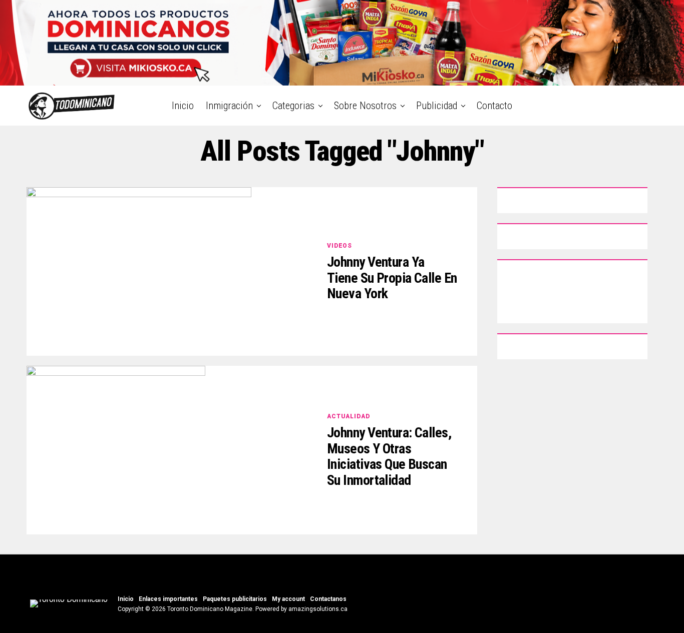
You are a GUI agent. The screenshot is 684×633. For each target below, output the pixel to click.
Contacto (494, 106)
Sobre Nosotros (365, 106)
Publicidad (436, 106)
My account (288, 598)
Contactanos (328, 598)
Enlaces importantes (168, 598)
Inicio (183, 106)
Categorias (293, 106)
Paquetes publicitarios (235, 598)
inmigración (229, 106)
